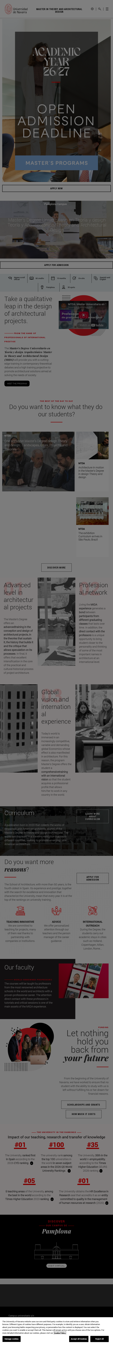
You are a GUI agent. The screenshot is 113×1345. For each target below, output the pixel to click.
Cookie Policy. (60, 1333)
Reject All (99, 1338)
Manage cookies (12, 1338)
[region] (56, 1331)
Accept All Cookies (79, 1338)
